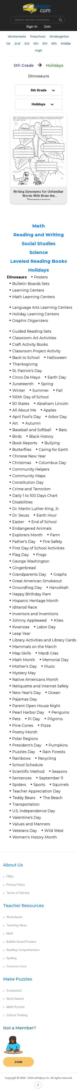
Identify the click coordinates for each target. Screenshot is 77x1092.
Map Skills (21, 653)
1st (8, 43)
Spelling (11, 958)
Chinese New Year (29, 456)
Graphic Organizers (30, 320)
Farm (55, 535)
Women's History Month (34, 837)
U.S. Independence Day (33, 811)
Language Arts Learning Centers (42, 307)
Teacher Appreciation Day (36, 791)
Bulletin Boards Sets (30, 283)
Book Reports (24, 443)
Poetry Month (25, 732)
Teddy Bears (23, 798)
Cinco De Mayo (26, 377)
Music (49, 666)
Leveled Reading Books (38, 261)
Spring (47, 384)
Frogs (41, 554)
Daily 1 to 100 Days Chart (34, 495)
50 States (20, 403)
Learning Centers (28, 290)
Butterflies (21, 449)
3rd (26, 43)
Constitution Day (28, 482)
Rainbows (21, 758)
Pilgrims (55, 719)
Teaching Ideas (16, 925)
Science (38, 252)
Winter (18, 390)
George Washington (30, 561)
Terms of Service (18, 893)
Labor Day (46, 627)
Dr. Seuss (20, 515)
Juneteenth (23, 384)
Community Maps (28, 476)
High (38, 50)
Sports (39, 784)
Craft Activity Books (30, 344)
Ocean (54, 692)
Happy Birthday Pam (31, 594)
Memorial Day (56, 660)
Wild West (53, 830)
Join (18, 1062)
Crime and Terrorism (31, 489)
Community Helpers (30, 469)
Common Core (16, 966)
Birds (17, 436)
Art (15, 423)
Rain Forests (54, 752)
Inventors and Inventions (35, 614)
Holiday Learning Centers (35, 314)
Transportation (26, 804)
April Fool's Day (26, 417)
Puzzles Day (23, 752)
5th (45, 43)
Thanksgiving (25, 364)
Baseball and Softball (31, 430)
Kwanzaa (20, 627)
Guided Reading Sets (31, 331)
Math (38, 226)
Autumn (33, 423)
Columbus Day (52, 462)
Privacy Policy (15, 884)
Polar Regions (25, 738)
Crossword (13, 990)
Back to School (26, 357)
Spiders (19, 784)
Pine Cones (22, 725)
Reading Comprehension (22, 950)
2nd (17, 43)
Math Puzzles (15, 1007)
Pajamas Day (24, 699)
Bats (63, 430)
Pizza (46, 725)
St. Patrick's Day (27, 371)
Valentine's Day (26, 817)
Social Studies (38, 243)
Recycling (47, 758)
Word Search (15, 999)
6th (54, 43)
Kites (58, 620)
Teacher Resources (23, 905)
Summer (40, 390)
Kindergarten (59, 36)
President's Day (26, 745)
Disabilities (22, 502)
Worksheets (17, 36)
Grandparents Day (29, 574)
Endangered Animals (32, 528)
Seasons (59, 771)
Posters (41, 277)
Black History (41, 436)
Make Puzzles (17, 979)
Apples (50, 410)
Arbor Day (57, 417)
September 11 (51, 778)
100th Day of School (30, 397)
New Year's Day (26, 692)
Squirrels (61, 784)
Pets (16, 719)
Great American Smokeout (37, 581)
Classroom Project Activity (36, 351)
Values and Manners (31, 824)
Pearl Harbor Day (28, 712)
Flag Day (20, 554)
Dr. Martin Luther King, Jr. (35, 508)
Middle (66, 43)
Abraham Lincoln (52, 403)
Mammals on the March (34, 646)
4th (35, 43)
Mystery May (24, 673)
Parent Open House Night (36, 706)
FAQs (10, 876)
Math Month (23, 660)
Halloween (57, 357)
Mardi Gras (48, 653)
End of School (44, 522)
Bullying (52, 443)
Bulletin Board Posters (21, 942)
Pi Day (34, 719)
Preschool (37, 36)
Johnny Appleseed (29, 620)
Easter (18, 522)
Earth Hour (47, 515)
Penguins (60, 712)
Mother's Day (24, 666)
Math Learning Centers (33, 297)
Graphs (60, 574)
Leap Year (21, 633)
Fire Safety (52, 541)
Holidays (38, 270)
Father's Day (24, 541)
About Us (13, 864)
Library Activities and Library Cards (44, 640)
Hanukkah (59, 587)
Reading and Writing (38, 235)
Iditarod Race (24, 607)
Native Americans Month (35, 679)
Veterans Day (24, 830)
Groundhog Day (27, 587)
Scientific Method (28, 771)
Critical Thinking (17, 1015)
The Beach (53, 798)
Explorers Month (27, 535)
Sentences (22, 778)
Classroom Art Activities (34, 338)
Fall (59, 390)
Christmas (21, 462)
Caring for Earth (53, 449)
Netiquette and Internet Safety (40, 686)
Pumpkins (58, 745)
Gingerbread (24, 568)
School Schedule (27, 765)
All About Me (24, 410)
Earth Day (57, 377)
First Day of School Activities (38, 548)
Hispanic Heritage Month (35, 600)
